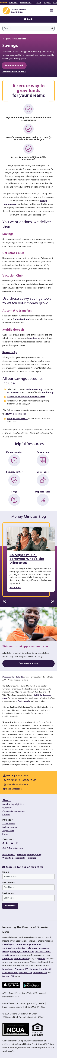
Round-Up (9, 352)
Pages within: (14, 39)
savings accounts (32, 944)
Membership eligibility (13, 677)
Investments (26, 2)
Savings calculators (17, 419)
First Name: (8, 882)
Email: (5, 872)
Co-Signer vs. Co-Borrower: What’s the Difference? (27, 559)
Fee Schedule (24, 701)
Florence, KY (21, 969)
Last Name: (8, 893)
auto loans (28, 951)
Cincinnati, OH (10, 973)
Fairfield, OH (25, 973)
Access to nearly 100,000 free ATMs (26, 397)
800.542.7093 (29, 780)
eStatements (14, 392)
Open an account (14, 65)
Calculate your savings (14, 72)
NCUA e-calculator (16, 414)
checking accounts (12, 944)
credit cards (8, 955)
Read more (15, 587)
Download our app (28, 663)
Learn (39, 2)
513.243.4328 (13, 780)
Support (47, 2)
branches (7, 969)
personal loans (43, 951)
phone (41, 959)
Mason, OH (8, 976)
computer (7, 959)
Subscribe (10, 906)
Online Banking (21, 319)
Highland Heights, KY (40, 969)
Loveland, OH (40, 973)
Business (13, 2)
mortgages (16, 951)
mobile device (21, 959)
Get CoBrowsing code (12, 848)
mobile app (34, 338)
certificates (8, 948)
